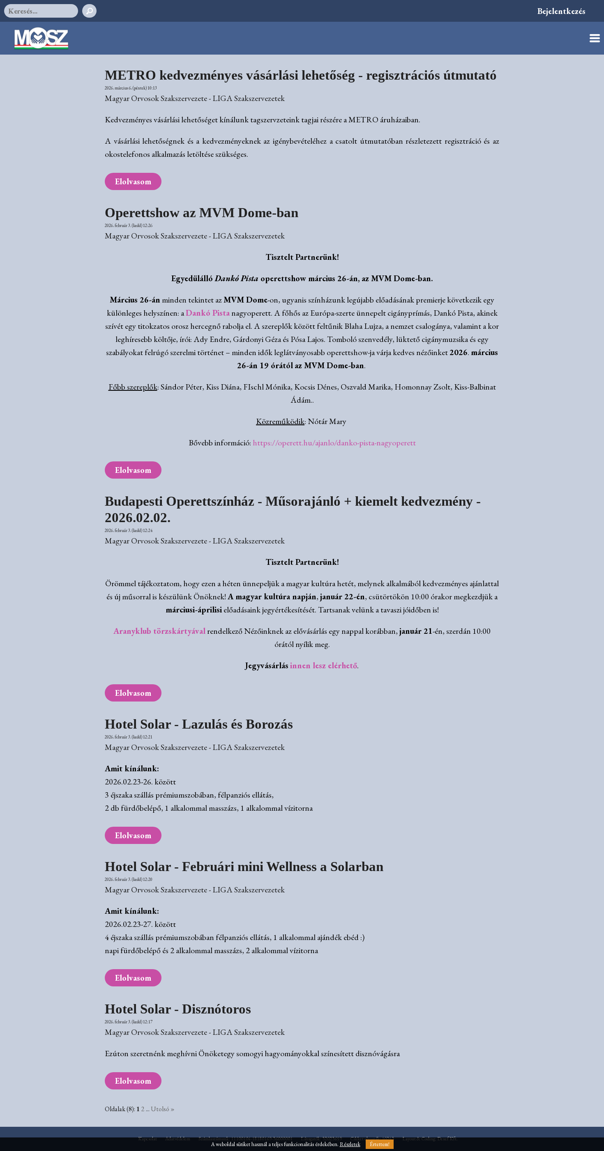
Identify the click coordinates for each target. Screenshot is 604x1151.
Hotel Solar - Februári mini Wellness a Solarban (244, 866)
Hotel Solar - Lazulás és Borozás (199, 723)
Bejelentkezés (561, 11)
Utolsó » (163, 1109)
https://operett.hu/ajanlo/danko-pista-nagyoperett (334, 442)
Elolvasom (133, 181)
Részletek (350, 1144)
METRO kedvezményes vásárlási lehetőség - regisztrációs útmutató (301, 75)
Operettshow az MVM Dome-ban (201, 212)
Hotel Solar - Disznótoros (178, 1008)
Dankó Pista (208, 312)
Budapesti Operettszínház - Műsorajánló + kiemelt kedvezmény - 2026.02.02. (293, 509)
